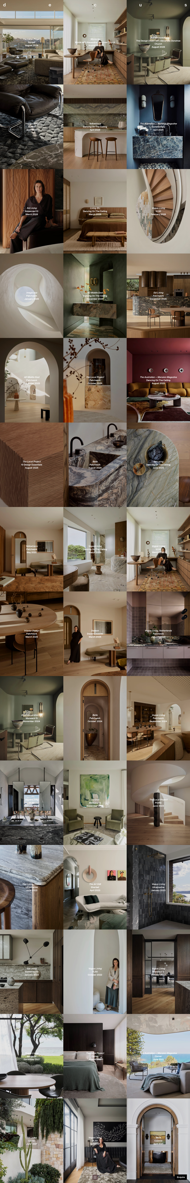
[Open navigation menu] (95, 1177)
